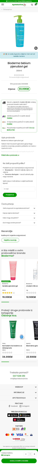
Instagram (25, 406)
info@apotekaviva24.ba (19, 379)
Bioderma (7, 255)
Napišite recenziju (10, 240)
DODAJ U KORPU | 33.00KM (19, 461)
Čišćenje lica (8, 315)
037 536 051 (19, 375)
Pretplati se (10, 195)
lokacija (31, 128)
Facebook (14, 406)
